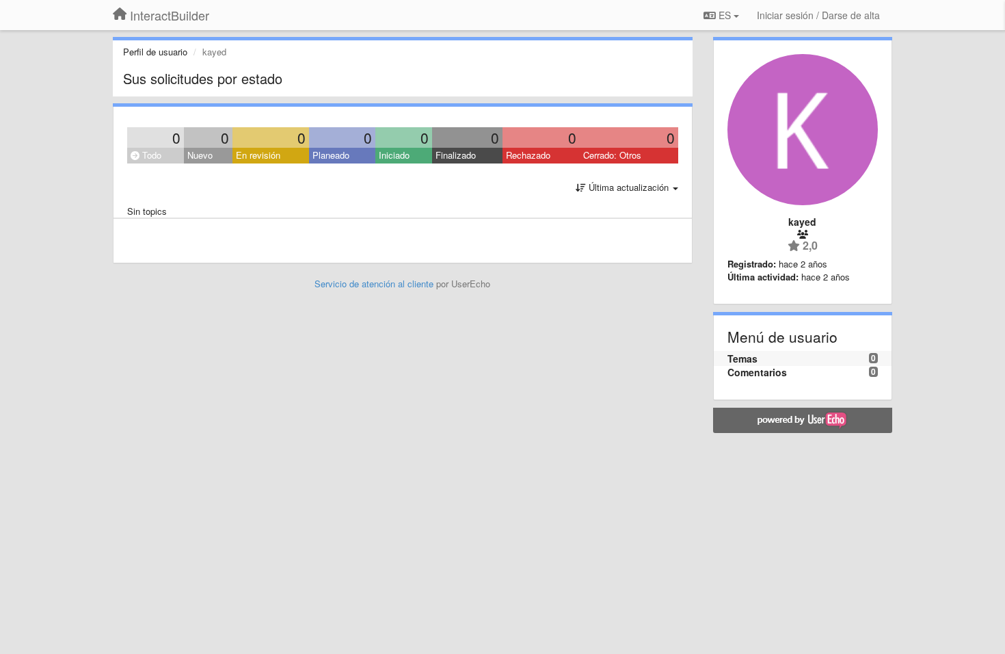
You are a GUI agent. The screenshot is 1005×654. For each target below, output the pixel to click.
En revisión (258, 154)
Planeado (330, 154)
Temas (742, 358)
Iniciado (394, 154)
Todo (150, 154)
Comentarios (757, 372)
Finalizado (456, 154)
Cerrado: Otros (612, 154)
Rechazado (528, 154)
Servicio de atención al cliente (375, 283)
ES (725, 15)
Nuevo (200, 154)
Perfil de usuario (155, 51)
